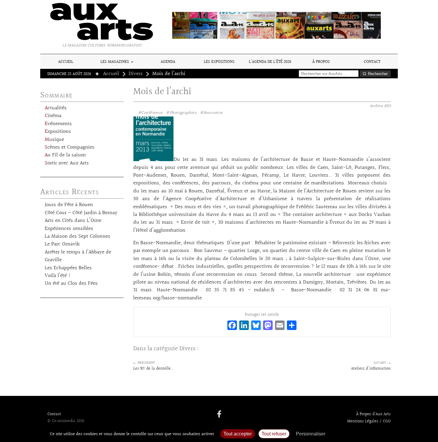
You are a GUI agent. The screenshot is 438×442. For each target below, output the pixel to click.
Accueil (65, 61)
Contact (372, 61)
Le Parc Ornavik (62, 244)
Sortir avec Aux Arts (67, 163)
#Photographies (181, 113)
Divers (136, 74)
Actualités (56, 108)
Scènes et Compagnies (69, 147)
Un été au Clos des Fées (71, 283)
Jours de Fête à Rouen (69, 205)
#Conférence (150, 113)
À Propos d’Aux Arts (373, 414)
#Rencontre (211, 113)
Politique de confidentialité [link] (361, 433)
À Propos (321, 61)
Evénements (58, 124)
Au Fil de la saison (65, 155)
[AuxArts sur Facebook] (219, 414)
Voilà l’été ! (58, 276)
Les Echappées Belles (68, 268)
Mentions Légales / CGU (369, 421)
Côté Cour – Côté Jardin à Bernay (81, 213)
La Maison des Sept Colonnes (77, 236)
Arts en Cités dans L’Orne (73, 221)
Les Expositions (219, 61)
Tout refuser (274, 433)
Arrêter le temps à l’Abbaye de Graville (78, 256)
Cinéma (53, 116)
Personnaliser (310, 433)
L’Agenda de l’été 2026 (270, 61)
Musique (54, 140)
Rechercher (378, 73)
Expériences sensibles (69, 229)
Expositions (58, 132)
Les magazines (114, 61)
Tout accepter (237, 433)
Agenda (168, 61)
